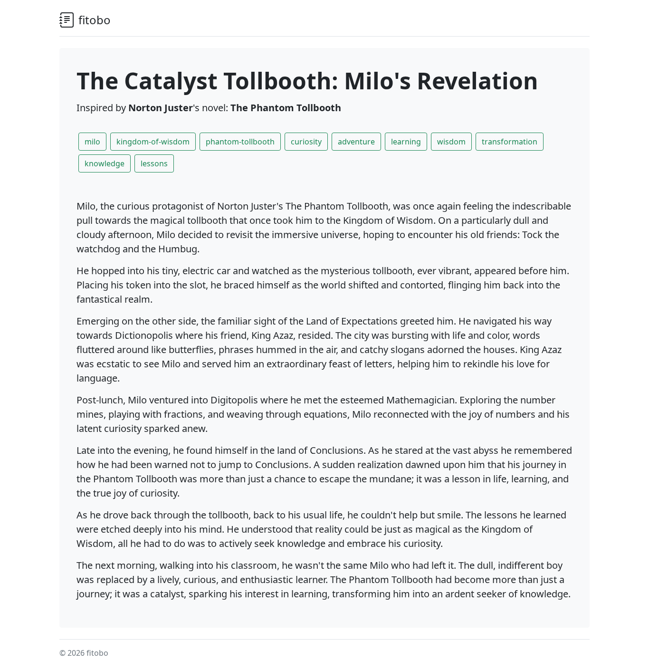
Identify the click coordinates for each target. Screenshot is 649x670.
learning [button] (406, 141)
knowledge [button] (104, 163)
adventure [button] (356, 141)
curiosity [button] (306, 141)
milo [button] (92, 141)
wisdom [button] (451, 141)
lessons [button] (154, 163)
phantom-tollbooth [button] (240, 141)
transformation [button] (509, 141)
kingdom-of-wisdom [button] (153, 141)
